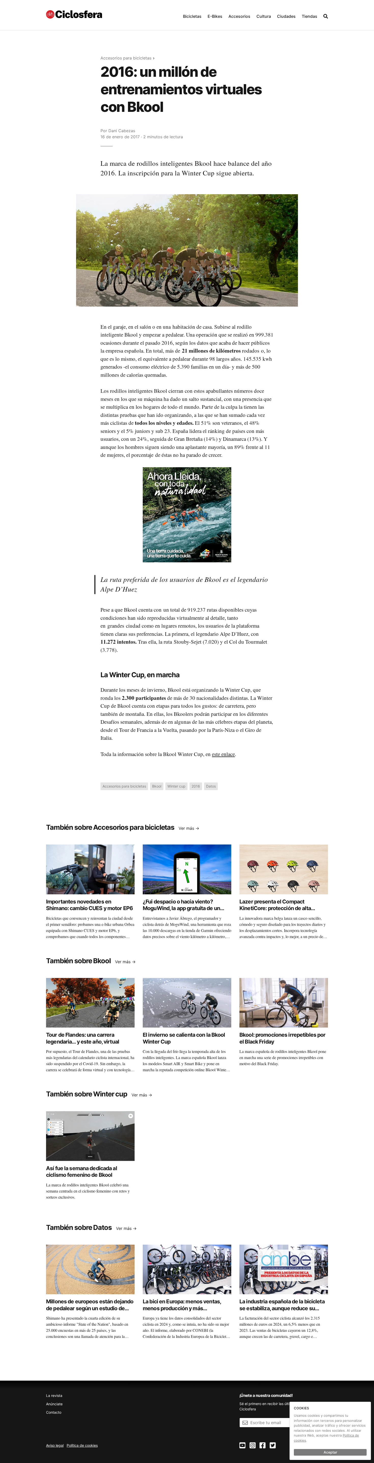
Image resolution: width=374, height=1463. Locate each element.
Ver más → (189, 828)
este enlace (223, 754)
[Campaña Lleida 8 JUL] (187, 514)
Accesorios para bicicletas (125, 58)
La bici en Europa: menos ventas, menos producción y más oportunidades (182, 1308)
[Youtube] (242, 1445)
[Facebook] (263, 1445)
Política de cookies (82, 1445)
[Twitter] (273, 1445)
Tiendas (309, 16)
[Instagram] (253, 1445)
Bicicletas (192, 16)
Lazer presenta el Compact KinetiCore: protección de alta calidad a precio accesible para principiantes (276, 911)
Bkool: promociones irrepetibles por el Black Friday (282, 1038)
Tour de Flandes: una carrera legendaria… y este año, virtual (82, 1038)
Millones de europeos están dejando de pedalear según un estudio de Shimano (89, 1308)
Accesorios (239, 16)
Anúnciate (54, 1404)
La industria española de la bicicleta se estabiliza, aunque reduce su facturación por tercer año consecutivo (282, 1311)
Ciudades (286, 16)
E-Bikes (215, 16)
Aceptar (330, 1452)
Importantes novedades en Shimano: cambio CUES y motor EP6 (89, 904)
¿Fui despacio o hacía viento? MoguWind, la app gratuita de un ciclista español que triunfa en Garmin (181, 911)
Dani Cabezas (121, 130)
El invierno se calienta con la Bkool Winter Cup (184, 1038)
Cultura (263, 16)
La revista (54, 1395)
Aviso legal (55, 1445)
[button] (192, 15)
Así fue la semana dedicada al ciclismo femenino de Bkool (81, 1171)
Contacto (53, 1412)
